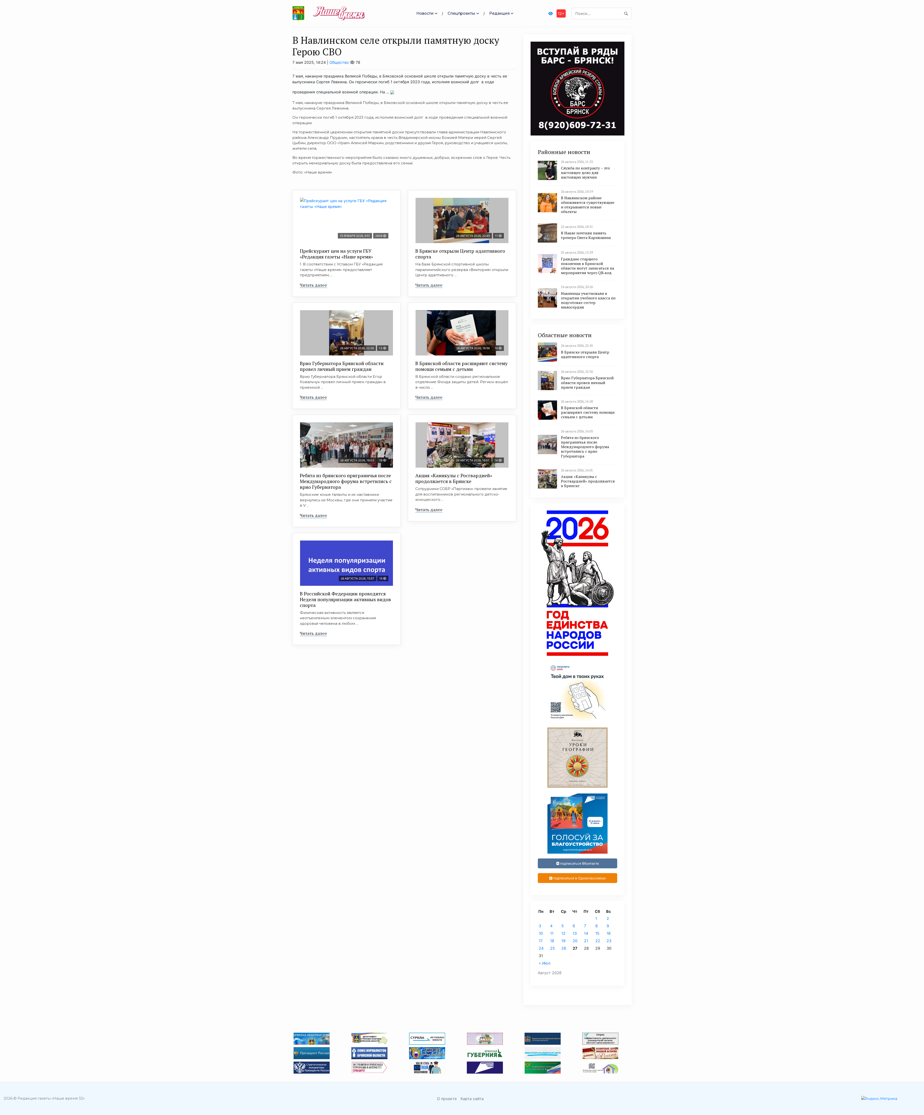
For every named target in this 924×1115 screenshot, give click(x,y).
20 (575, 940)
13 (575, 933)
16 (609, 933)
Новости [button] (425, 13)
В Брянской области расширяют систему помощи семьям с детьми (461, 366)
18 (552, 940)
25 (552, 948)
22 (597, 940)
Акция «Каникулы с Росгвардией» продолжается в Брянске (453, 478)
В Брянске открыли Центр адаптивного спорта (460, 254)
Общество (339, 62)
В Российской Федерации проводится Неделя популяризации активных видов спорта (345, 599)
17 (541, 940)
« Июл (544, 963)
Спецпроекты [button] (461, 13)
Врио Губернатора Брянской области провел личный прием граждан (342, 366)
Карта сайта (472, 1098)
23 (609, 940)
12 (563, 933)
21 (586, 940)
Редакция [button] (499, 13)
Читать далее (313, 285)
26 (563, 948)
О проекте (447, 1098)
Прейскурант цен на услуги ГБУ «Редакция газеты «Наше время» (336, 254)
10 (541, 933)
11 (551, 933)
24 (541, 948)
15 (597, 933)
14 (586, 933)
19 (563, 940)
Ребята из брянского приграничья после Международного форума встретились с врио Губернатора (346, 481)
